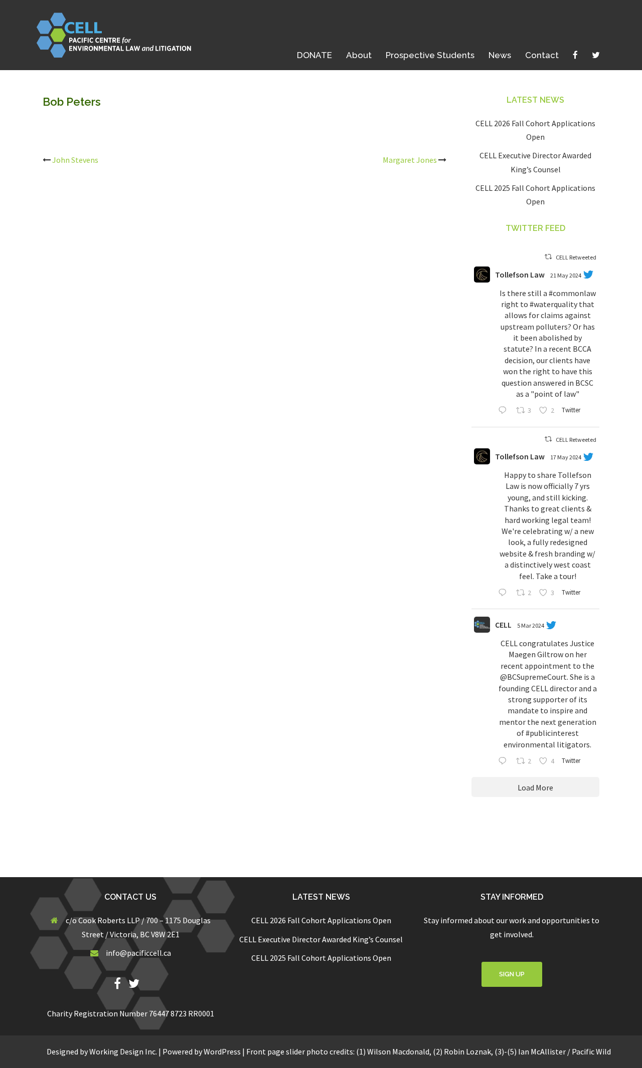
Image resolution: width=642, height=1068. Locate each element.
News (500, 55)
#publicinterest (552, 733)
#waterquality (553, 304)
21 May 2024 (565, 275)
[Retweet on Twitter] (548, 256)
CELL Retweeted (576, 257)
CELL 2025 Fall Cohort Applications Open (321, 958)
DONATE (314, 55)
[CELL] (117, 34)
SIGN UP (512, 974)
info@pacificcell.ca (138, 953)
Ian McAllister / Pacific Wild (564, 1051)
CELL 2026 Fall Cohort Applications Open (321, 920)
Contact (542, 55)
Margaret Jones (410, 160)
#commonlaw (572, 293)
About (359, 55)
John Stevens (75, 160)
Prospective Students (430, 55)
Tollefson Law (520, 275)
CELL (503, 625)
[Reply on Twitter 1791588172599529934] (505, 593)
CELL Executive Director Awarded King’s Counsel (321, 939)
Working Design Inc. (123, 1051)
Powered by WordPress (202, 1051)
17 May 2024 (565, 457)
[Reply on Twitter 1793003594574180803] (505, 411)
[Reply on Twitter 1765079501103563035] (505, 761)
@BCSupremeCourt (533, 677)
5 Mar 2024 (530, 625)
